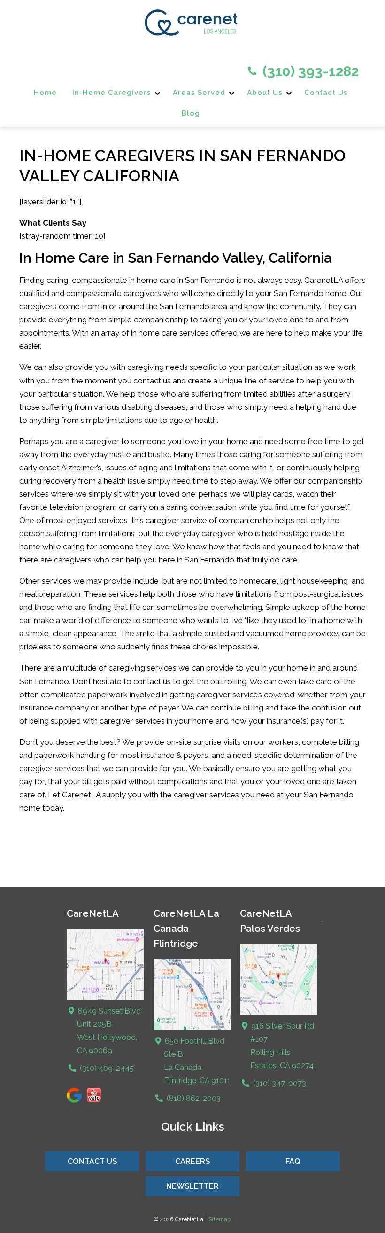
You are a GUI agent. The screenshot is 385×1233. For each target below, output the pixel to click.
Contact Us (326, 92)
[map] (192, 1027)
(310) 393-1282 (309, 71)
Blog (191, 113)
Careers (192, 1161)
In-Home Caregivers (111, 92)
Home (45, 92)
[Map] (105, 997)
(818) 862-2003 (193, 1098)
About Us (265, 92)
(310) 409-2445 (106, 1068)
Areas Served (199, 92)
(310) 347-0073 (278, 1083)
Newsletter (192, 1186)
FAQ (292, 1161)
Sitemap (219, 1219)
